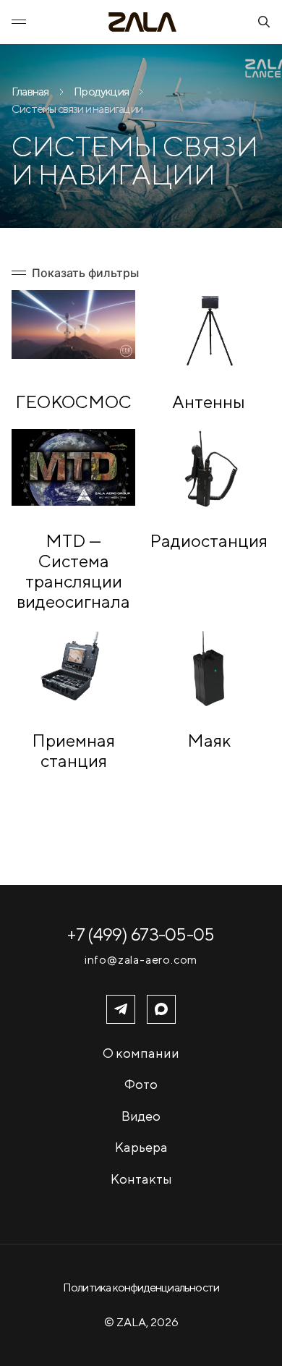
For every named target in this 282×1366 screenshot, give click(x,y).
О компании (141, 1053)
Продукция (101, 91)
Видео (141, 1116)
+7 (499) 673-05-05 (140, 934)
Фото (141, 1084)
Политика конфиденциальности (141, 1287)
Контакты (141, 1179)
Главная (30, 91)
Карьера (141, 1147)
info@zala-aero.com (141, 960)
